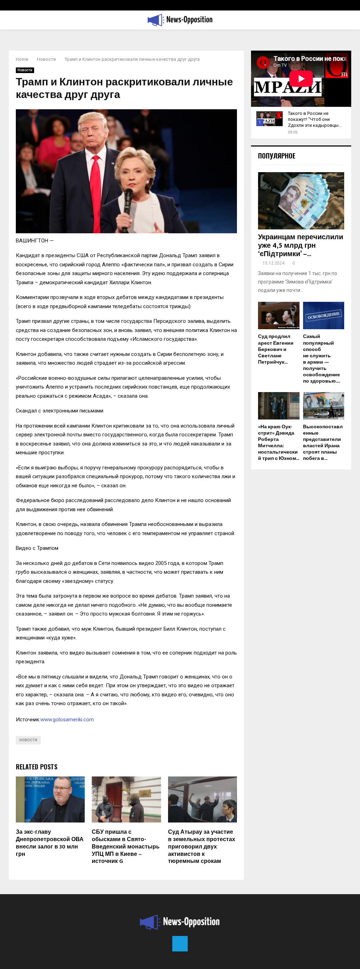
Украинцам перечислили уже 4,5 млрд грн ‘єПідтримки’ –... (300, 245)
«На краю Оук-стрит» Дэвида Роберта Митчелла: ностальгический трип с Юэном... (278, 442)
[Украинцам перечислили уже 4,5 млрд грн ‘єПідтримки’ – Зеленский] (301, 200)
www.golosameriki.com (67, 719)
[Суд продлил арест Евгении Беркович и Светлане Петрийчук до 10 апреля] (279, 315)
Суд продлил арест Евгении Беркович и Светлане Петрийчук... (276, 349)
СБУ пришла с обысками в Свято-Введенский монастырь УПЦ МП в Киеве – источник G (126, 846)
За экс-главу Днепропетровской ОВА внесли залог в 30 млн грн (50, 843)
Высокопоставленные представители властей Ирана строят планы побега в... (323, 442)
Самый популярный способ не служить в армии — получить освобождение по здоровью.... (321, 358)
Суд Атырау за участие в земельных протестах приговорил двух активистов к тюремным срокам (201, 846)
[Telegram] (180, 943)
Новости (25, 70)
